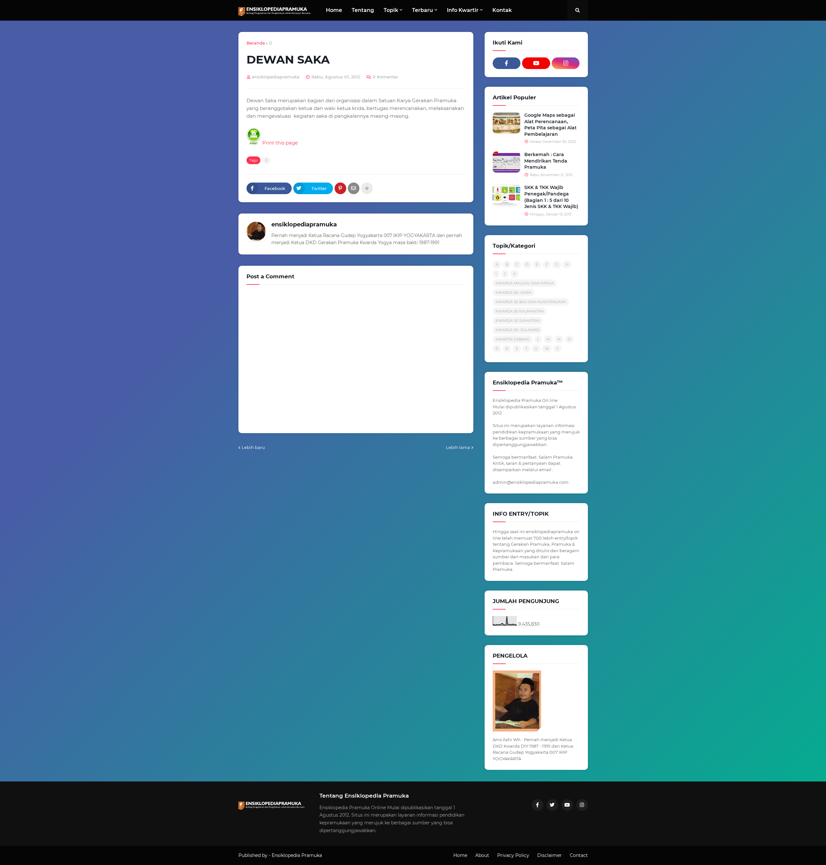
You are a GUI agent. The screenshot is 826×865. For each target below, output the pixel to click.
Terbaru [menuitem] (422, 10)
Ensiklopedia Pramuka (297, 855)
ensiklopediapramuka (304, 224)
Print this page (279, 143)
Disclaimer (549, 855)
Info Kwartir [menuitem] (462, 10)
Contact (579, 855)
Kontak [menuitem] (502, 10)
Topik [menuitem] (391, 10)
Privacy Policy (513, 855)
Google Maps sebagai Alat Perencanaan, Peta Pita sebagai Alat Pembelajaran (550, 124)
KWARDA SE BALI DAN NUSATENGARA (531, 302)
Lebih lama (458, 447)
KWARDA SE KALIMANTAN (520, 311)
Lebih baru (253, 447)
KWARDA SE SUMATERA (518, 320)
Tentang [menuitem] (363, 10)
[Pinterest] (340, 188)
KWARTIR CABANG (513, 339)
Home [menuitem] (334, 10)
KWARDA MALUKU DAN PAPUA (525, 283)
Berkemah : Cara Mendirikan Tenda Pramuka (545, 161)
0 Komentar (385, 76)
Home (460, 855)
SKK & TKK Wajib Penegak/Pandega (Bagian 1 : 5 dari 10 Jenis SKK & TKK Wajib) (551, 196)
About (482, 855)
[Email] (353, 188)
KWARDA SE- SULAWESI (517, 330)
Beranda (256, 42)
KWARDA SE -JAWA (513, 292)
